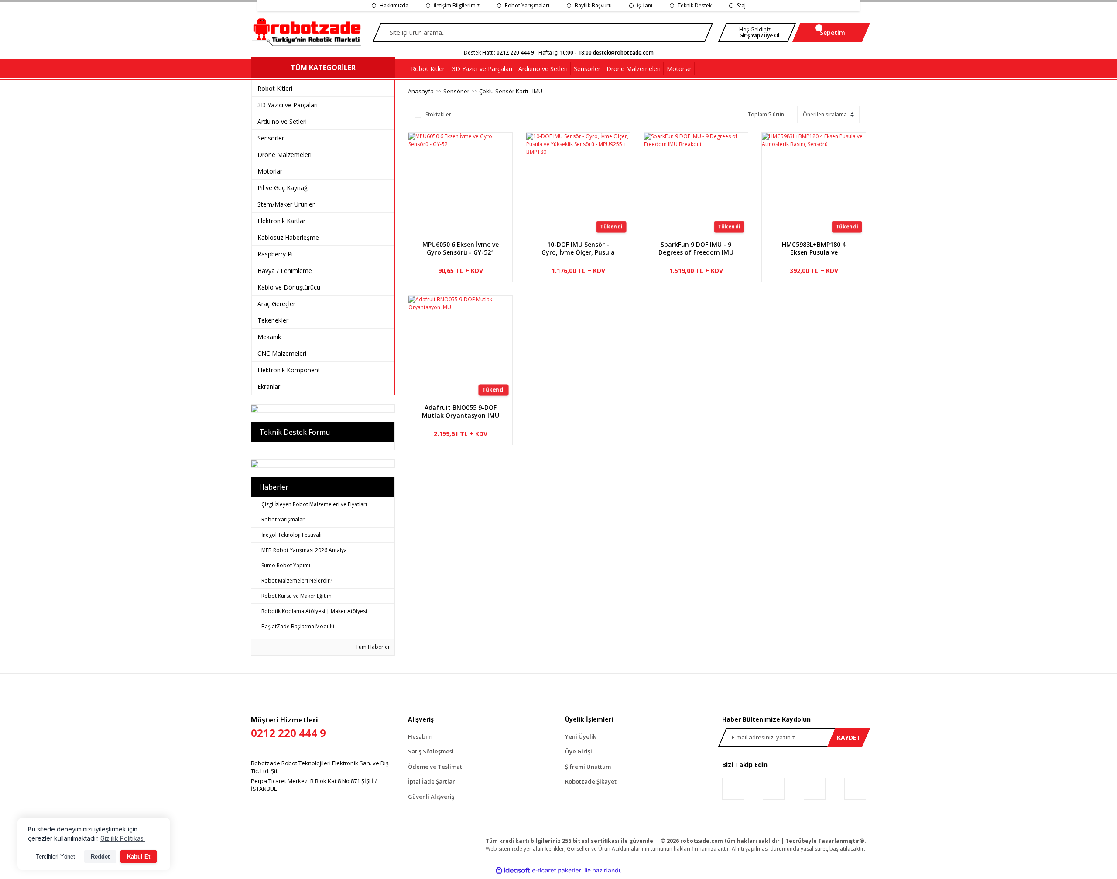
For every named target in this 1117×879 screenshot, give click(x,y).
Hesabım (420, 736)
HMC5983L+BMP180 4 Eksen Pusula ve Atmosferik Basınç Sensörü (814, 248)
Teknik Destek (695, 5)
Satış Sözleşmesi (431, 751)
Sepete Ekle (465, 282)
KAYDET (849, 737)
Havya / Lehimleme (284, 270)
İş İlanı (644, 5)
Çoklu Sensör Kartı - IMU (510, 91)
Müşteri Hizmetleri (288, 727)
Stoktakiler (438, 114)
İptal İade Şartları (432, 781)
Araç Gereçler (276, 304)
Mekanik (269, 337)
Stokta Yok (580, 282)
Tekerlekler (272, 320)
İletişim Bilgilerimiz (457, 5)
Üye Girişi (578, 751)
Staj (741, 5)
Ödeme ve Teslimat (435, 766)
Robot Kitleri (274, 88)
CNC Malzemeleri (281, 353)
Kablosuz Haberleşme (288, 237)
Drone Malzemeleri (284, 154)
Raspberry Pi (275, 254)
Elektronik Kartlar (281, 221)
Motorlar (269, 171)
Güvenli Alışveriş (431, 797)
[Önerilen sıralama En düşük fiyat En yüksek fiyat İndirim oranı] (828, 114)
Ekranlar (268, 386)
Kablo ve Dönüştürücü (288, 287)
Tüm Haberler (372, 647)
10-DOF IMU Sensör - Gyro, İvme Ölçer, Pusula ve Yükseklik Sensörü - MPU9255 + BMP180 (578, 248)
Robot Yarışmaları (527, 5)
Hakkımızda (394, 5)
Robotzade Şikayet (591, 781)
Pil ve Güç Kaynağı (283, 188)
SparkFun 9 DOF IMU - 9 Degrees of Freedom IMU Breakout (695, 248)
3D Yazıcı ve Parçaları (287, 105)
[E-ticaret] (557, 871)
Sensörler (270, 138)
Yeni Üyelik (580, 736)
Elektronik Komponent (288, 370)
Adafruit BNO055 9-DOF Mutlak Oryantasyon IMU (460, 411)
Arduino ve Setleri (282, 121)
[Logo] (307, 32)
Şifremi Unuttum (588, 766)
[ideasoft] (512, 870)
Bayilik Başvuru (593, 5)
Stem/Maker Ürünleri (286, 204)
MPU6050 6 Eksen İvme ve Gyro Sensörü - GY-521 (460, 248)
